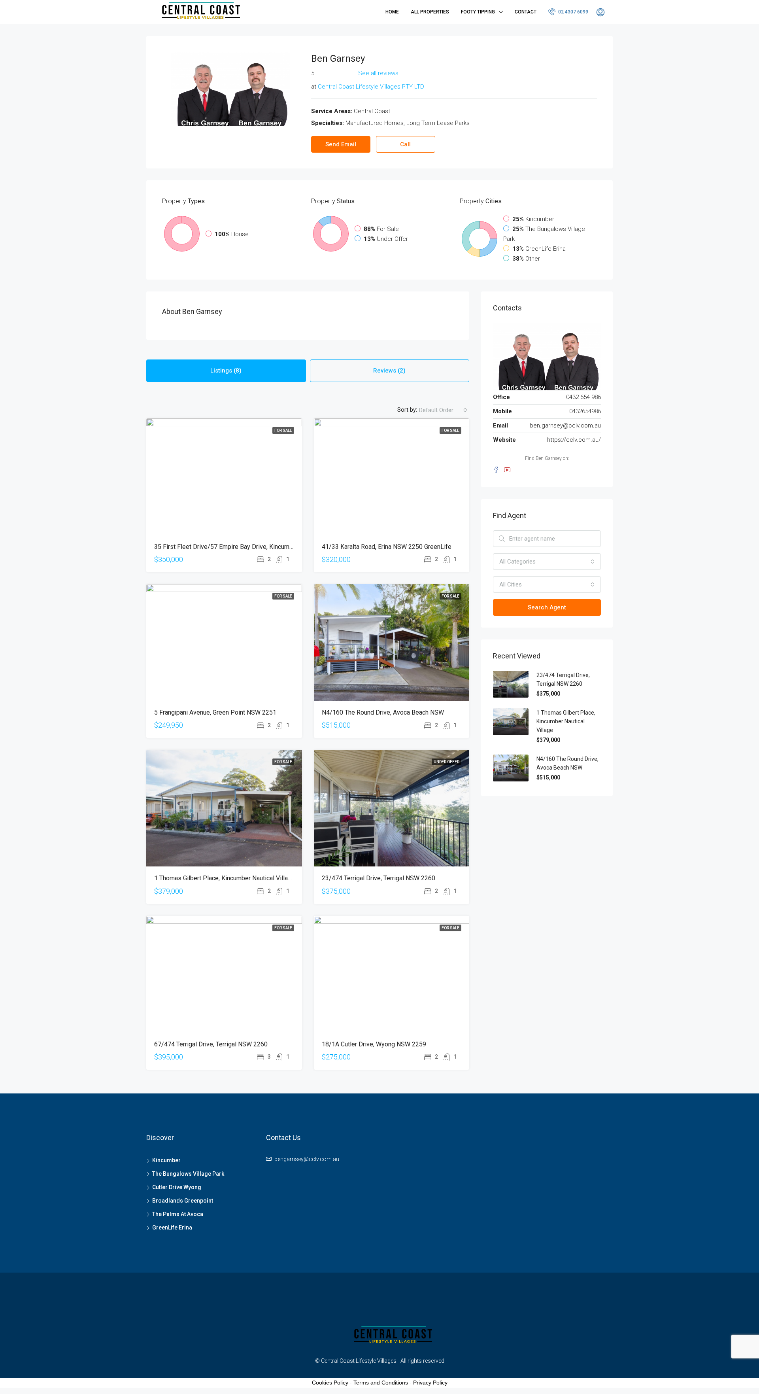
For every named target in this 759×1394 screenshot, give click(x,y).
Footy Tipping (478, 12)
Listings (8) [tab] (226, 370)
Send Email (340, 144)
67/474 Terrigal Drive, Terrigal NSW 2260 (211, 1044)
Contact (525, 12)
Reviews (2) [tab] (389, 370)
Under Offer (446, 762)
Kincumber (166, 1160)
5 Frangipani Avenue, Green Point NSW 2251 (215, 712)
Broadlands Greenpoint (182, 1200)
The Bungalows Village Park (188, 1174)
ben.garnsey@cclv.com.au (565, 425)
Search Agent (547, 607)
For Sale (283, 430)
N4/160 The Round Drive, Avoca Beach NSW (383, 712)
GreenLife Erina (172, 1227)
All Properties (430, 12)
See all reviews (378, 73)
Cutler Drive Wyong (176, 1187)
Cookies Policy (330, 1382)
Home (392, 12)
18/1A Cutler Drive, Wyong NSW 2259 (374, 1044)
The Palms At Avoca (177, 1214)
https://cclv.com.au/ (574, 439)
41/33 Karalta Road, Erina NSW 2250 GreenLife (386, 546)
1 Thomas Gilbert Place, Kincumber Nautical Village (224, 878)
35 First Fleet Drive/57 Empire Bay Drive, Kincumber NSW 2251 (242, 546)
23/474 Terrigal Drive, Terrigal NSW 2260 (378, 878)
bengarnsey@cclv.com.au (306, 1159)
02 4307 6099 (572, 12)
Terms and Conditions (380, 1382)
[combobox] (443, 410)
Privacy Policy (430, 1382)
